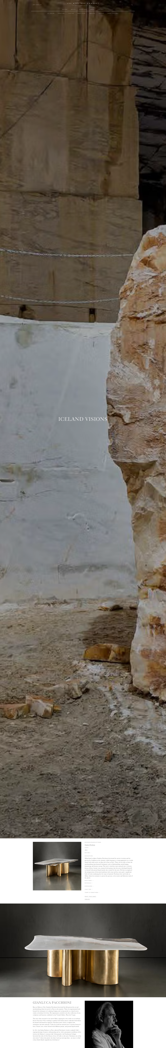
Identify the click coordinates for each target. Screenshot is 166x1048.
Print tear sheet (90, 896)
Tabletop (92, 13)
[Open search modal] (132, 4)
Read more (89, 880)
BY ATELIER (51, 13)
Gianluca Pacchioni (90, 845)
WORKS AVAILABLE (113, 13)
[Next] (162, 950)
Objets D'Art (81, 13)
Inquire (87, 899)
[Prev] (3, 950)
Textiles (101, 13)
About (92, 9)
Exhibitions (83, 9)
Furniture (61, 13)
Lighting (71, 13)
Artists (73, 9)
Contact (101, 9)
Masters (65, 9)
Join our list (37, 4)
